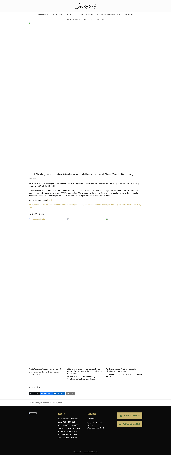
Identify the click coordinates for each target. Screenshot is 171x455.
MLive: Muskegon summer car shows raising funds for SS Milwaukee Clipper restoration (84, 371)
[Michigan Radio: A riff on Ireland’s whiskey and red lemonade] (124, 292)
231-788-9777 (92, 418)
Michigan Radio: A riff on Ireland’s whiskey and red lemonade (121, 370)
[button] (97, 19)
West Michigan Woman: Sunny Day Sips (46, 369)
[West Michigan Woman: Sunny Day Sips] (47, 292)
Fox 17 (49, 200)
